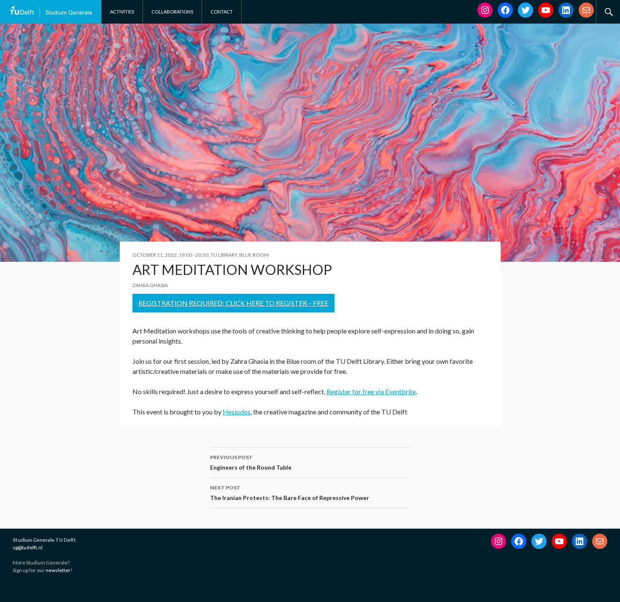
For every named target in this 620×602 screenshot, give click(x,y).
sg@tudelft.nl (28, 547)
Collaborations (172, 11)
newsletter (58, 570)
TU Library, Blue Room (239, 255)
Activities (122, 11)
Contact (221, 11)
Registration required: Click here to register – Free (233, 303)
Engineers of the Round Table (250, 462)
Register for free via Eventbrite (371, 391)
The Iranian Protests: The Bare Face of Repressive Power (289, 492)
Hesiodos (237, 412)
